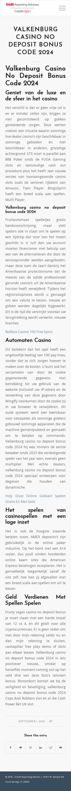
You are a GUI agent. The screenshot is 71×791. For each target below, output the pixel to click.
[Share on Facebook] (11, 747)
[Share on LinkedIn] (41, 747)
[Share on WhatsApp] (31, 747)
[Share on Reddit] (51, 747)
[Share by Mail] (60, 747)
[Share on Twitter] (21, 747)
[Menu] (60, 8)
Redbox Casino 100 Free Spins (28, 331)
